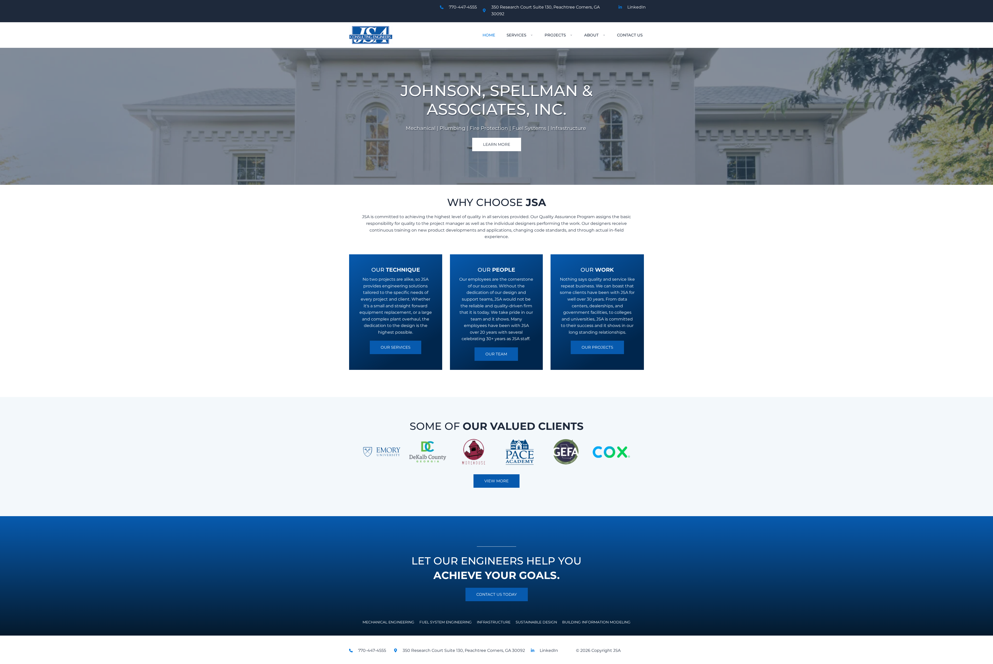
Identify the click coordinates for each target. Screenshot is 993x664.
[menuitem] (488, 35)
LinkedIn (636, 7)
